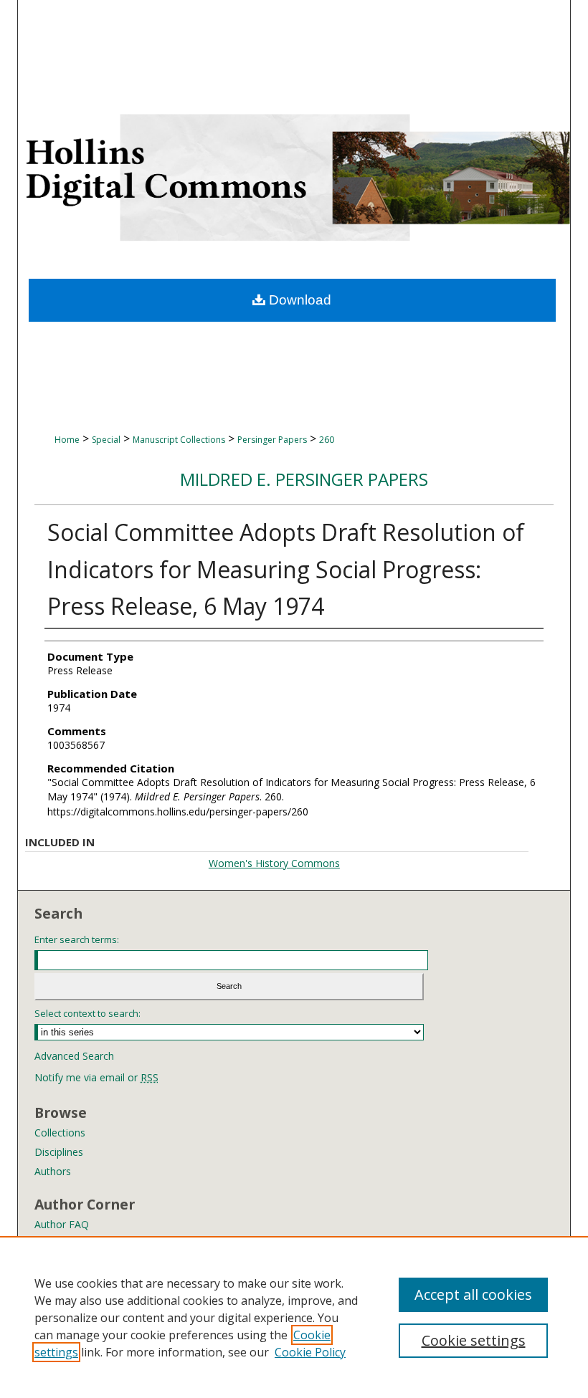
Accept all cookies (473, 1294)
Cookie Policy (310, 1352)
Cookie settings (474, 1340)
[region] (294, 1317)
